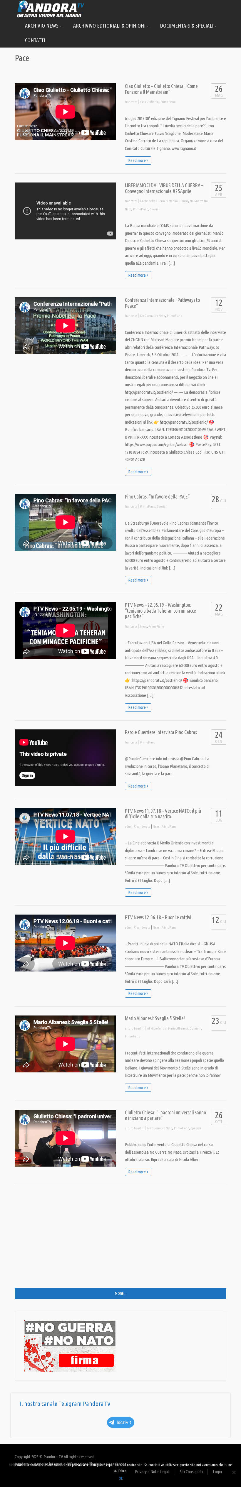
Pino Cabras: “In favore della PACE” (157, 496)
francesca (131, 102)
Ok (121, 1478)
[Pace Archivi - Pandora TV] (50, 8)
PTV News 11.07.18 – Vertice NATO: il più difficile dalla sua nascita (163, 813)
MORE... (120, 1293)
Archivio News (42, 25)
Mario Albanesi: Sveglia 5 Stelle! (155, 1018)
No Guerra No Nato (152, 315)
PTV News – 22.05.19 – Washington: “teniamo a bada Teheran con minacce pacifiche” (160, 610)
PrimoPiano (168, 102)
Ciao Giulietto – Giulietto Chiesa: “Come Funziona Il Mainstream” (161, 89)
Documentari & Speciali (187, 25)
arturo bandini (134, 1028)
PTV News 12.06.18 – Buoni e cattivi (158, 917)
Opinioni (195, 1028)
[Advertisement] (120, 1241)
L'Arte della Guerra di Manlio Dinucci (164, 201)
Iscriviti (125, 1422)
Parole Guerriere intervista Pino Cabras (161, 732)
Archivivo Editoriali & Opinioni (110, 25)
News (143, 626)
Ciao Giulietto (149, 102)
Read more (137, 160)
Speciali (155, 209)
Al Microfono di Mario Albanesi (167, 1028)
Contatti (35, 40)
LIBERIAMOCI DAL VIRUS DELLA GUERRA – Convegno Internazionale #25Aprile (164, 188)
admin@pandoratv (137, 826)
